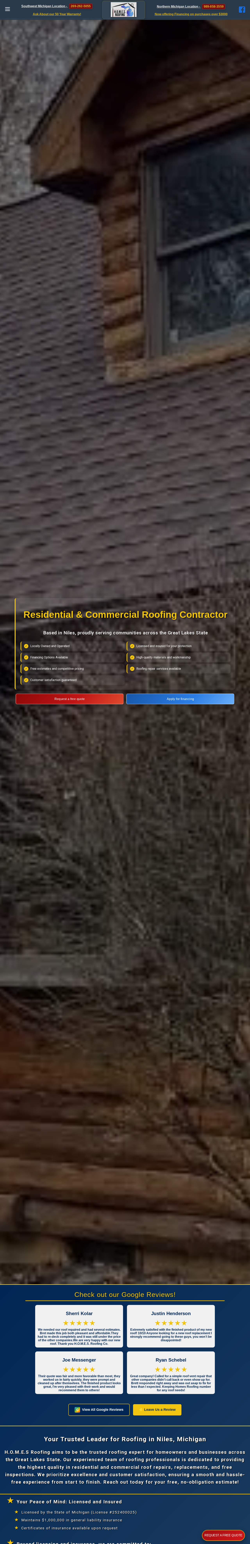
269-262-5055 (81, 6)
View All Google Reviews (99, 1410)
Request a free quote (69, 699)
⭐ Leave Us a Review (157, 1410)
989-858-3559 (214, 6)
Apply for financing (180, 699)
